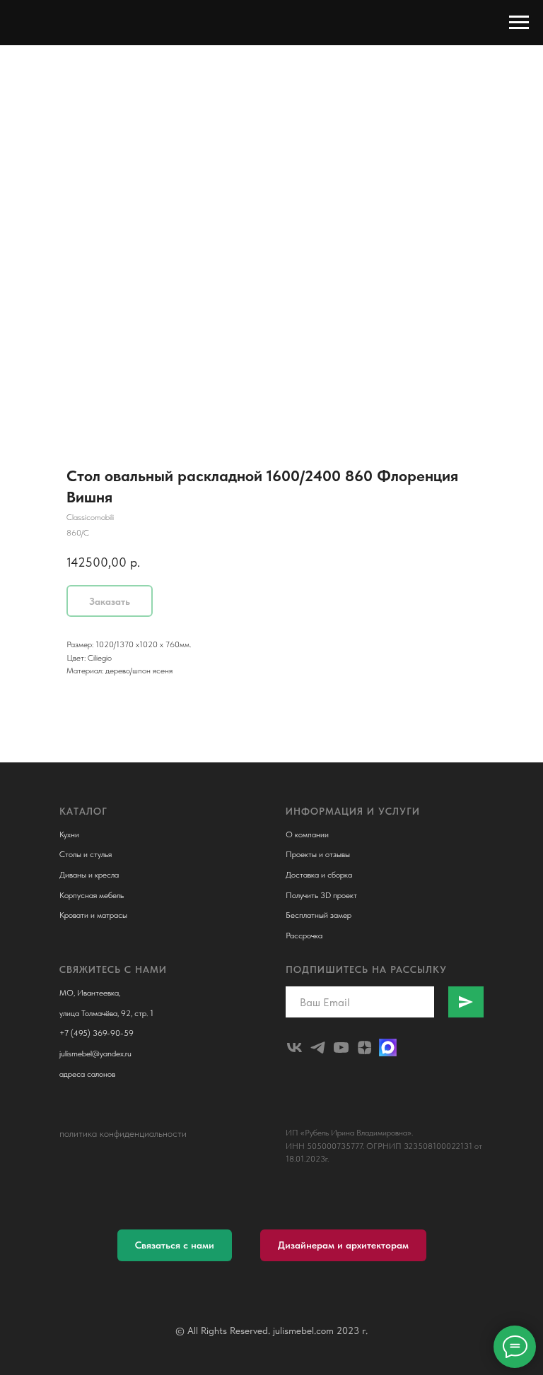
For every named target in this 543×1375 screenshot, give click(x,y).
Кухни (69, 834)
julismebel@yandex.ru (95, 1053)
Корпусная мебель (91, 895)
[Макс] (388, 1047)
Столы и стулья (85, 854)
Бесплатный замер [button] (318, 915)
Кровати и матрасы (93, 915)
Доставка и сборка (319, 875)
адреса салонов (87, 1074)
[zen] (364, 1047)
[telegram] (318, 1047)
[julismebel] (294, 1047)
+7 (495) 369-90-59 (96, 1033)
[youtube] (341, 1047)
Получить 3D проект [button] (321, 895)
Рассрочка (304, 935)
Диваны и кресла (89, 875)
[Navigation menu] (519, 23)
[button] (174, 1245)
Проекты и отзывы (318, 854)
